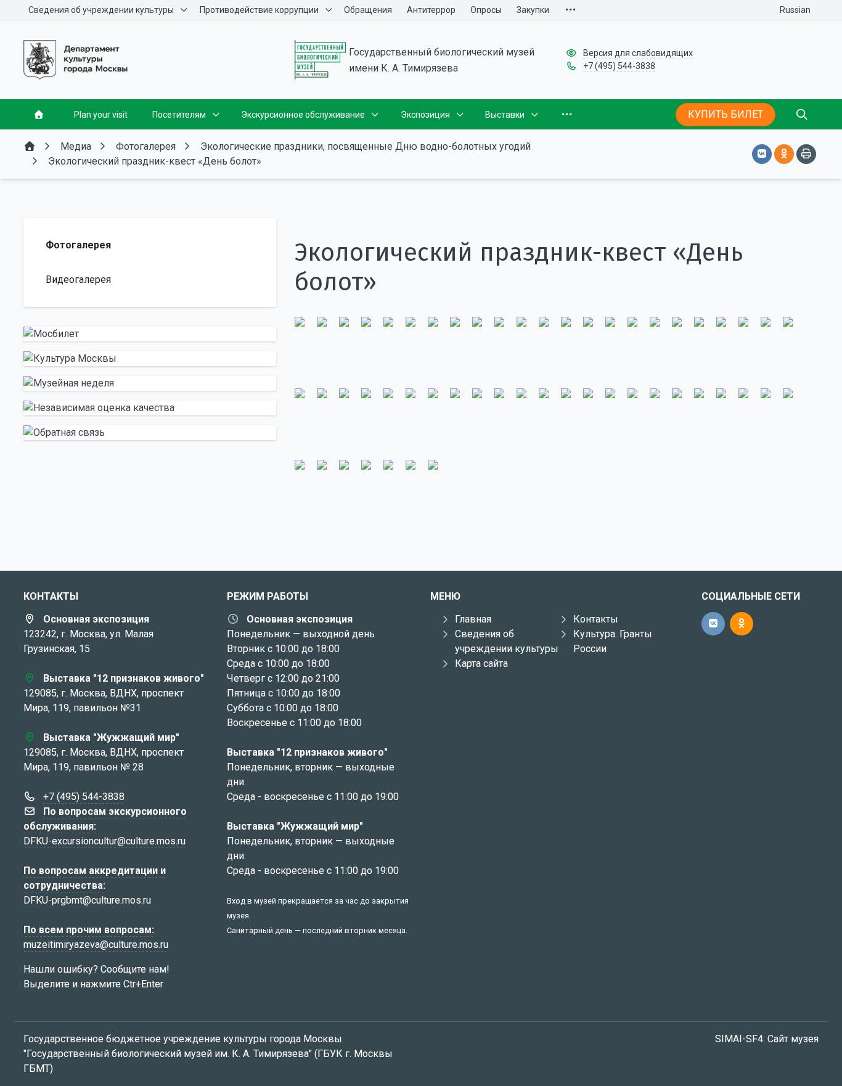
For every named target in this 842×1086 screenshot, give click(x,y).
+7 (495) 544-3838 (619, 66)
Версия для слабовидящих (638, 53)
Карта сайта (481, 663)
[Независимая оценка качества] (149, 408)
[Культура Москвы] (149, 358)
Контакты (595, 619)
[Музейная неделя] (149, 383)
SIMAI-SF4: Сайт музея (767, 1039)
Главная (473, 619)
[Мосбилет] (149, 334)
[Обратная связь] (149, 432)
